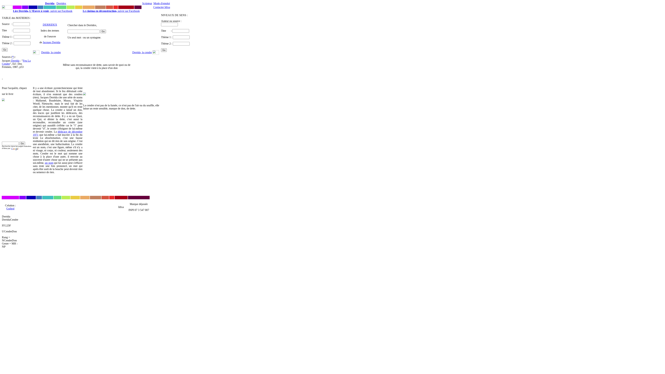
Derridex (61, 3)
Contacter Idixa (161, 7)
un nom (49, 162)
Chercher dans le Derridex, (82, 25)
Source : (7, 24)
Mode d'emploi (161, 3)
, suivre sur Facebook (42, 11)
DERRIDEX (50, 24)
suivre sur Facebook (111, 11)
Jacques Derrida (51, 42)
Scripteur (147, 3)
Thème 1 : (7, 36)
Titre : (7, 30)
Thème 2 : (7, 43)
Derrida (15, 60)
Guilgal (10, 208)
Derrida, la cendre (51, 52)
